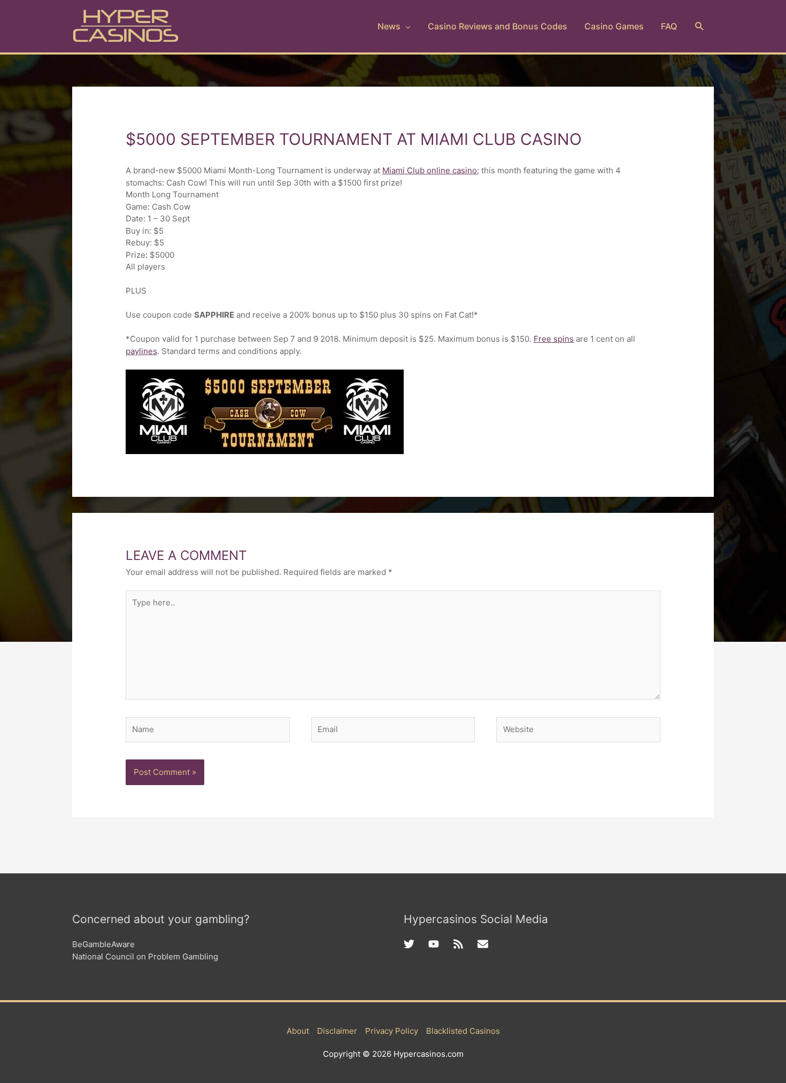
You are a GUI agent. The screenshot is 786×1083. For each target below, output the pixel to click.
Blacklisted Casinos (463, 1031)
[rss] (465, 944)
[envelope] (484, 944)
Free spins (554, 339)
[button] (699, 26)
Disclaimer (337, 1031)
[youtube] (440, 944)
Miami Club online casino (429, 170)
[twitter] (416, 944)
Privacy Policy (391, 1031)
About (298, 1031)
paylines (141, 351)
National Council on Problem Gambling (145, 956)
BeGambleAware (103, 944)
